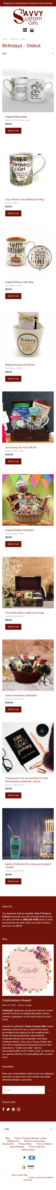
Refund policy (28, 1149)
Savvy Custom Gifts (14, 451)
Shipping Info (13, 1140)
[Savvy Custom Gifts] (28, 17)
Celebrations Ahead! (16, 1000)
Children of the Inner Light (17, 120)
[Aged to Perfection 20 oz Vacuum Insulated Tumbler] (28, 834)
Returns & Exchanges (34, 1140)
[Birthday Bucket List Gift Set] (28, 334)
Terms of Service (44, 1143)
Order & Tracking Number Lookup (30, 1138)
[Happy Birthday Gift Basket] (28, 500)
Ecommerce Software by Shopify (38, 1178)
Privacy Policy (25, 1143)
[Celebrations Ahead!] (28, 970)
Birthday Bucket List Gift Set (20, 365)
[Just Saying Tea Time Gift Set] (28, 417)
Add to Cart (13, 130)
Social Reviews (17, 1146)
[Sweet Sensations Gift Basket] (28, 665)
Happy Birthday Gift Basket (19, 530)
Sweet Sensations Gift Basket (21, 695)
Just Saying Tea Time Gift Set (20, 447)
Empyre (32, 1177)
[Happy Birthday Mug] (28, 86)
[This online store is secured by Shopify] (28, 1169)
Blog (8, 1138)
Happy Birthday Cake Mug (19, 282)
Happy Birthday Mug (16, 117)
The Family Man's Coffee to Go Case (24, 613)
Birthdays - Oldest (18, 39)
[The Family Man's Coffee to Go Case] (28, 582)
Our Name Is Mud (13, 285)
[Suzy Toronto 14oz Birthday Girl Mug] (28, 169)
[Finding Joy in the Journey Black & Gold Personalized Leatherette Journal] (28, 748)
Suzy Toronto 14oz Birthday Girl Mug (24, 199)
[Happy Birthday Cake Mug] (28, 252)
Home (4, 39)
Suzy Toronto (11, 203)
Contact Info (8, 1143)
